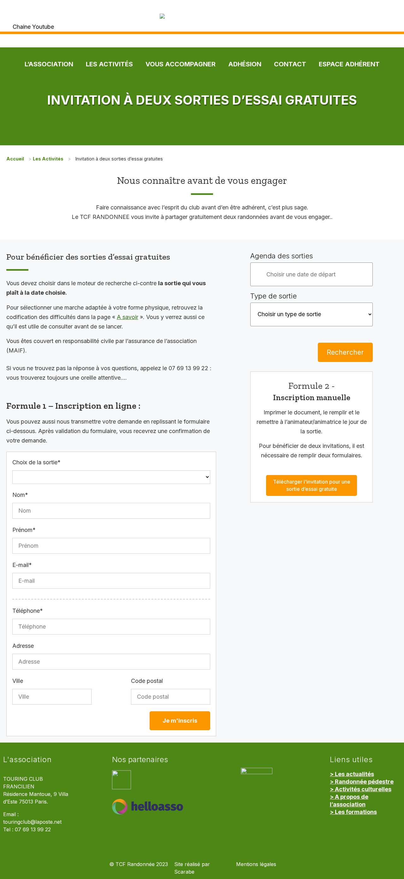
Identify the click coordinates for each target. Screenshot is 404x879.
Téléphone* (27, 610)
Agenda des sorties (281, 255)
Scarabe (184, 872)
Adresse (23, 645)
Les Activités (109, 64)
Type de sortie (273, 295)
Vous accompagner (181, 64)
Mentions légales (256, 864)
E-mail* (22, 565)
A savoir (127, 317)
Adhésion (244, 64)
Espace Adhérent (349, 64)
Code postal (147, 680)
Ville (17, 680)
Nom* (20, 494)
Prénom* (24, 530)
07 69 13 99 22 (33, 830)
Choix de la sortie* (36, 462)
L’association (49, 64)
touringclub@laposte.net (32, 822)
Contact (290, 64)
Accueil (15, 158)
